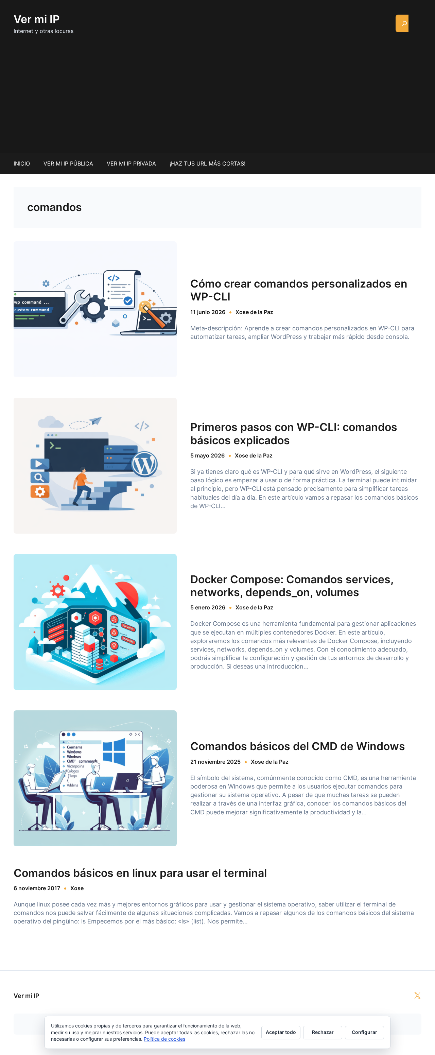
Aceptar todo (281, 1032)
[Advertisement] (217, 90)
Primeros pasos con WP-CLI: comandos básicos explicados (293, 434)
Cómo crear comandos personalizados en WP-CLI (298, 290)
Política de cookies (164, 1039)
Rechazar (323, 1032)
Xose (77, 888)
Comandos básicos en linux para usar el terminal (140, 873)
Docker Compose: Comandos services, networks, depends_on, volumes (291, 586)
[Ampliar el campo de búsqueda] (404, 23)
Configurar (364, 1032)
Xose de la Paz (254, 312)
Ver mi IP (37, 19)
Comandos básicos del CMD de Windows (297, 746)
